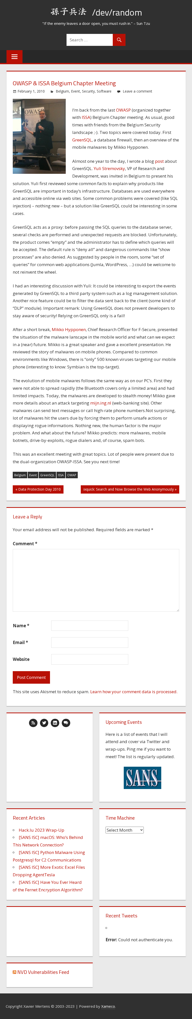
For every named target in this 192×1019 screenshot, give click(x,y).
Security (88, 91)
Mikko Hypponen (69, 329)
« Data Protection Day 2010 (38, 489)
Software (104, 91)
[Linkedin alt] (55, 723)
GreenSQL (82, 140)
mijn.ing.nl (100, 403)
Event (75, 91)
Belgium (62, 91)
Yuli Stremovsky (109, 168)
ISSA (86, 117)
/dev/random (117, 12)
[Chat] (66, 723)
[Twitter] (44, 723)
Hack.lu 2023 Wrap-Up (41, 830)
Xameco (108, 1006)
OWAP (71, 475)
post (159, 161)
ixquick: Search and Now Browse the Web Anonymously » (130, 489)
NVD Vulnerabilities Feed (43, 972)
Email (20, 642)
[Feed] (33, 723)
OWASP (123, 110)
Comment (25, 543)
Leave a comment (137, 91)
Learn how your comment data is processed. (134, 691)
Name (21, 626)
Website (21, 659)
